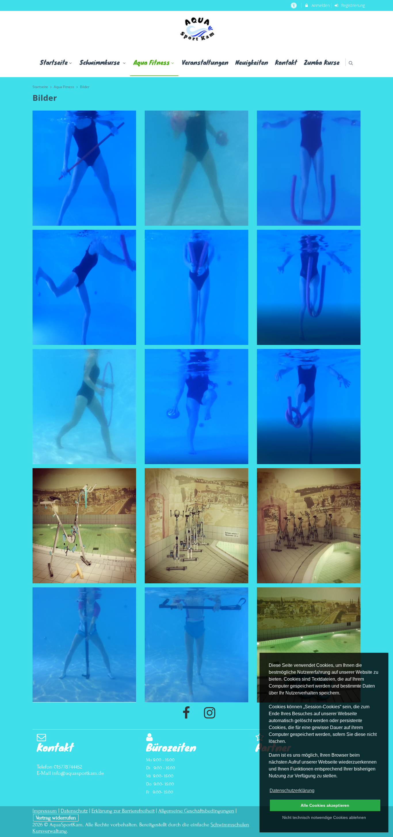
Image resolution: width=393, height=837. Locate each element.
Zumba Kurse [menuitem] (321, 62)
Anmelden (320, 5)
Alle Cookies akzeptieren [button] (325, 805)
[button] (351, 63)
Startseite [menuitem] (54, 62)
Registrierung (352, 5)
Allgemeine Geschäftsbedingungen (196, 811)
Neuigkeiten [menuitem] (251, 62)
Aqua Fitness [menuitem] (151, 62)
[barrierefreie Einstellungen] (294, 5)
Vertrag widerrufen (56, 818)
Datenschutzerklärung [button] (292, 790)
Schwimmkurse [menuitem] (101, 62)
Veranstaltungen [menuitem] (205, 62)
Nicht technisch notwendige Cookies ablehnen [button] (324, 817)
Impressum (45, 811)
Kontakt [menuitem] (286, 62)
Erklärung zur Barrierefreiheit (122, 811)
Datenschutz (74, 811)
